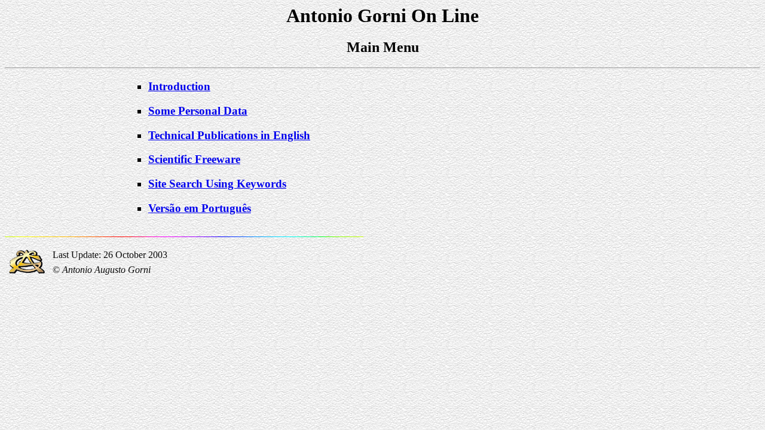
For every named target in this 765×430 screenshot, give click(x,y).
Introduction (179, 86)
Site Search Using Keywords (217, 183)
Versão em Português (199, 208)
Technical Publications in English (229, 135)
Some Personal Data (197, 111)
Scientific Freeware (194, 159)
